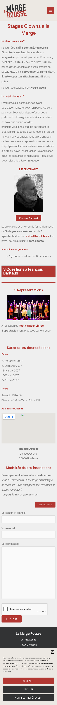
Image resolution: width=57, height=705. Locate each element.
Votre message (10, 543)
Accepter (28, 681)
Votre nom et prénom (14, 512)
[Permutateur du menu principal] (50, 10)
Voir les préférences (28, 697)
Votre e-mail (8, 528)
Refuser (28, 689)
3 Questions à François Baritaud (23, 271)
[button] (52, 651)
